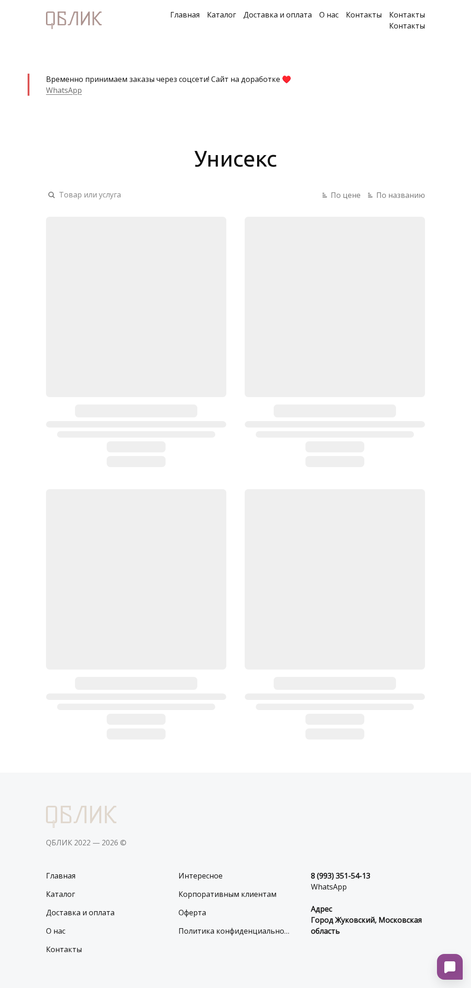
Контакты (364, 15)
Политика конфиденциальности (235, 931)
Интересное (200, 876)
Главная (185, 15)
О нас (329, 15)
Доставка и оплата (277, 15)
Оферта (192, 912)
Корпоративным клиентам (227, 894)
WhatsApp (64, 90)
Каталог (221, 15)
